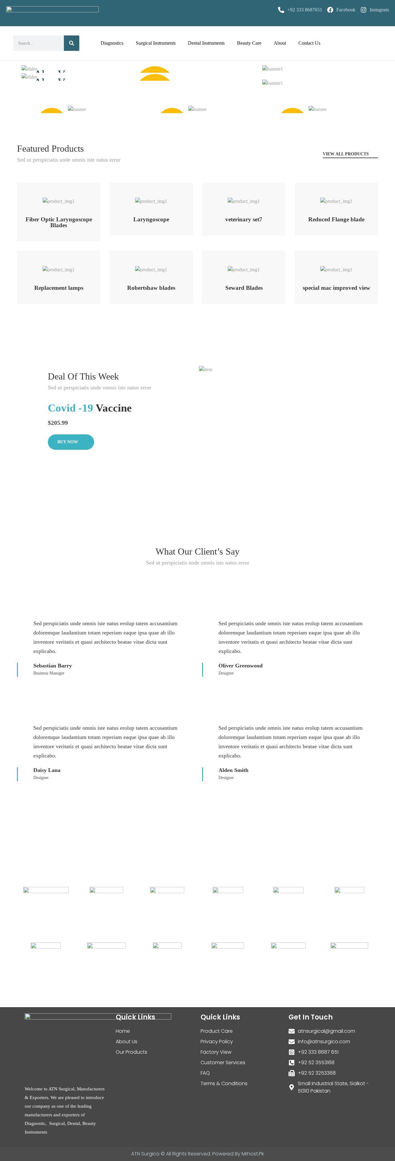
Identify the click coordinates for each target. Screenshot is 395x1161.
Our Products (131, 1052)
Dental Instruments (206, 43)
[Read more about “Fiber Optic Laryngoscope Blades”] (51, 198)
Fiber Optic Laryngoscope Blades (59, 222)
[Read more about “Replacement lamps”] (51, 266)
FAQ (205, 1073)
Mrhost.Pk (253, 1153)
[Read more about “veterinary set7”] (236, 198)
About (280, 43)
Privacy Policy (217, 1041)
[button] (59, 187)
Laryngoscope (151, 219)
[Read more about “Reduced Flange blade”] (328, 198)
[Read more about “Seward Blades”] (236, 266)
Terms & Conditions (224, 1083)
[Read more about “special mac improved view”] (328, 266)
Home (123, 1031)
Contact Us (309, 43)
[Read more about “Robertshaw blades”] (143, 266)
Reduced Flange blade (336, 219)
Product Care (217, 1031)
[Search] (71, 43)
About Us (126, 1041)
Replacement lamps (58, 288)
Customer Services (223, 1062)
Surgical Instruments (156, 43)
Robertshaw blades (151, 288)
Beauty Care (249, 43)
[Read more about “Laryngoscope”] (143, 198)
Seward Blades (244, 288)
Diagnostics (112, 43)
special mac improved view (336, 288)
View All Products (346, 154)
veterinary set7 (243, 219)
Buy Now (68, 442)
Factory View (216, 1052)
